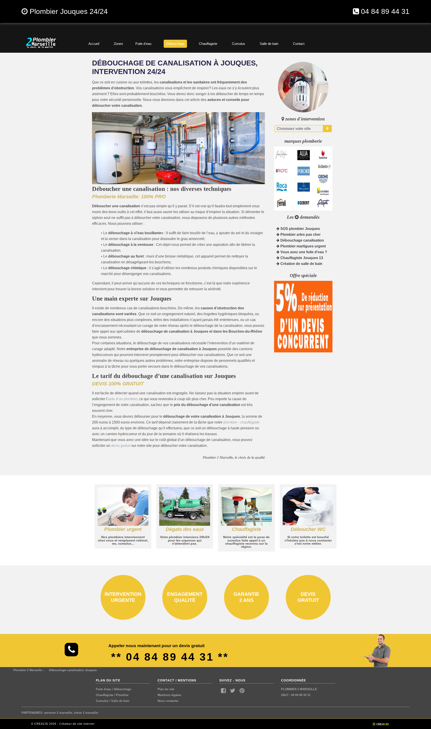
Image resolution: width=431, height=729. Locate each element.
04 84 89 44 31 (385, 11)
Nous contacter (168, 701)
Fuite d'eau (103, 689)
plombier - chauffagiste (241, 422)
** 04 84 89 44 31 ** (170, 657)
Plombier (122, 695)
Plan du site (166, 689)
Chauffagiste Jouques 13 (301, 258)
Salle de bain (120, 701)
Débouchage (122, 689)
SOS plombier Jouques (299, 229)
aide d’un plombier (122, 399)
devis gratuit (120, 445)
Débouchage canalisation (301, 240)
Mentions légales (169, 695)
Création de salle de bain (300, 264)
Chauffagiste (104, 695)
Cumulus (102, 701)
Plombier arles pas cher (300, 234)
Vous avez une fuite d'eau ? (303, 252)
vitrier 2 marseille (86, 712)
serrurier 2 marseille (58, 712)
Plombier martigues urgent (302, 246)
